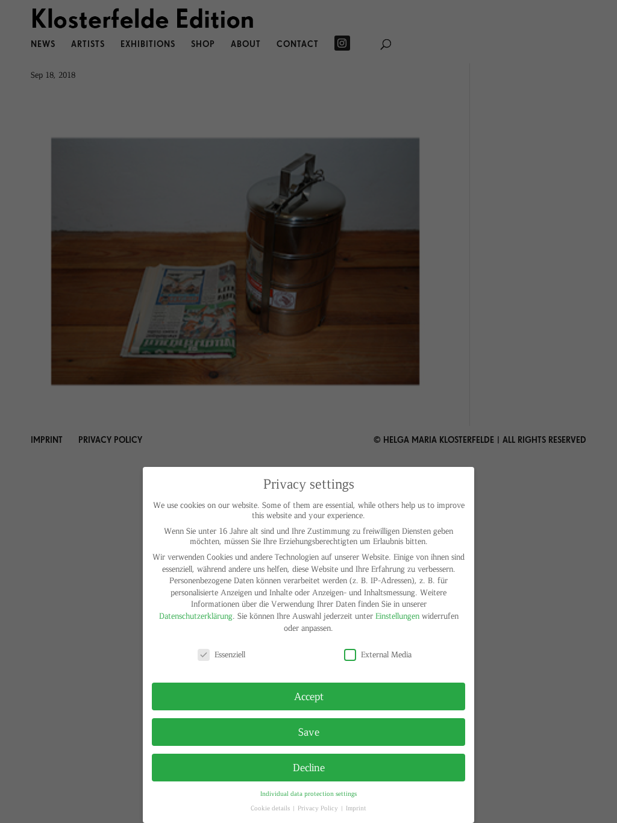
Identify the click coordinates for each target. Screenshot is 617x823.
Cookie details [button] (271, 808)
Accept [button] (309, 696)
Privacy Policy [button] (319, 808)
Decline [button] (309, 767)
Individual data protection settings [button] (308, 793)
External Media (386, 654)
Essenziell (230, 654)
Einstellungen (397, 615)
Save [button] (308, 731)
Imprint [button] (356, 808)
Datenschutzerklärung (196, 615)
